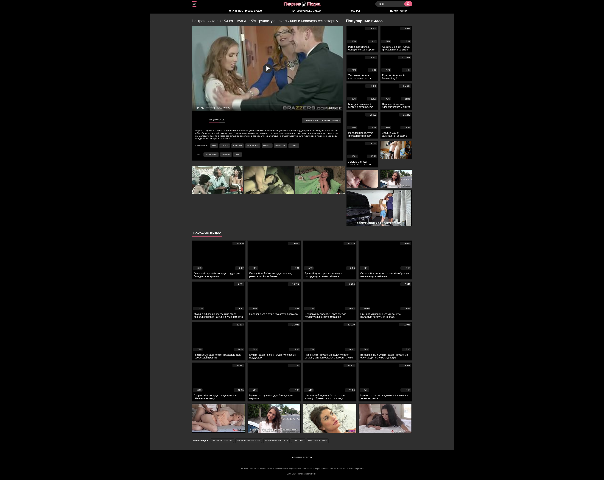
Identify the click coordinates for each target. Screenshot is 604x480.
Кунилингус (253, 146)
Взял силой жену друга (248, 441)
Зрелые (224, 146)
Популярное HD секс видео (245, 11)
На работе (280, 146)
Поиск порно (398, 11)
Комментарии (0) (331, 120)
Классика (237, 146)
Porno (313, 474)
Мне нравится (197, 120)
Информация (311, 120)
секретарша (211, 154)
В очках (294, 146)
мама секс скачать (317, 441)
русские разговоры (222, 441)
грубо (238, 154)
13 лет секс (298, 441)
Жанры (355, 11)
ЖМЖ (214, 146)
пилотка (226, 154)
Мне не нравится (204, 120)
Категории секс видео (306, 11)
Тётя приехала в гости (276, 441)
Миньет (267, 146)
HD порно (197, 11)
